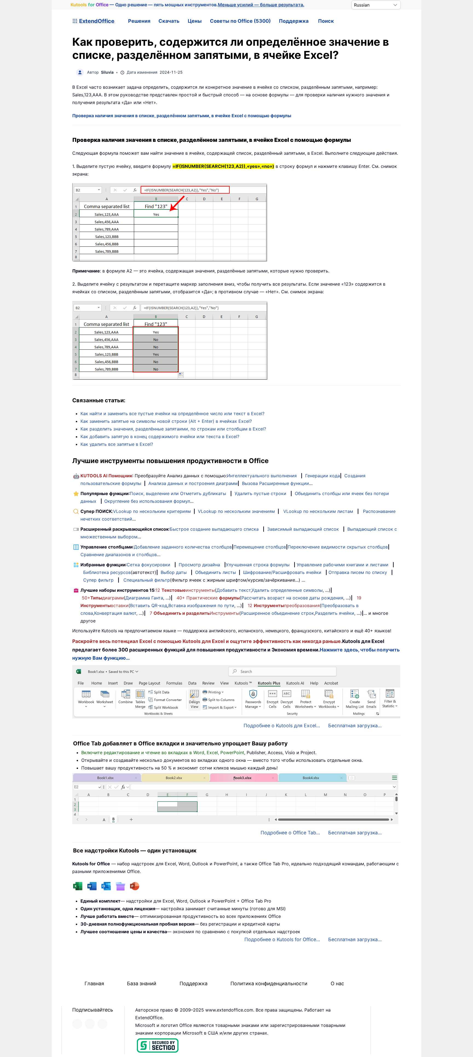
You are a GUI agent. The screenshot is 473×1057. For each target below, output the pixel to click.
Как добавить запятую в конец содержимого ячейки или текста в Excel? (159, 436)
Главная (94, 983)
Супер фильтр (98, 580)
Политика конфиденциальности (268, 983)
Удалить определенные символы (287, 590)
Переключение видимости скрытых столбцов (338, 547)
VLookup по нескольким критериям (152, 511)
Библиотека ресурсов (107, 572)
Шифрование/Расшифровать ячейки (282, 572)
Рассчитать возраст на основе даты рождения (292, 598)
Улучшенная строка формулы (258, 564)
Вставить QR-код (148, 605)
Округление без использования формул (147, 501)
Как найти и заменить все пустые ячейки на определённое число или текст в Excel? (172, 413)
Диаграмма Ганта (144, 598)
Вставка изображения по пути (201, 605)
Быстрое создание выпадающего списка (214, 529)
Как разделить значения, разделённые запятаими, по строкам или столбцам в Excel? (173, 429)
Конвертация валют (115, 613)
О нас (337, 983)
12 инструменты (185, 590)
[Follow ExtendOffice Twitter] (90, 1024)
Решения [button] (139, 21)
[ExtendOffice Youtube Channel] (102, 1024)
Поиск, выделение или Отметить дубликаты (178, 493)
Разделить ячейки (334, 613)
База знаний (141, 983)
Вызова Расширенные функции (275, 483)
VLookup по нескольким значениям (236, 511)
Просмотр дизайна (199, 564)
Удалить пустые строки (260, 493)
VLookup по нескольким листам (318, 511)
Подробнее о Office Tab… (290, 832)
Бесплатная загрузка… (355, 725)
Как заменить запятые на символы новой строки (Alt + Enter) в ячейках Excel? (166, 421)
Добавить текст (234, 590)
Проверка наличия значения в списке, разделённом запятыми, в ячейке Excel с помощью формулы (181, 115)
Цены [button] (195, 21)
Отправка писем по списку (357, 572)
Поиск (326, 21)
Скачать (169, 21)
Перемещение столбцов (259, 547)
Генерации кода (322, 475)
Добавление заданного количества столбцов (183, 547)
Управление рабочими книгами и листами (342, 564)
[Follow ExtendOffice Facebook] (77, 1024)
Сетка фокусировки (148, 564)
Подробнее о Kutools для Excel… (282, 725)
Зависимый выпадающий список (303, 529)
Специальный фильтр (146, 580)
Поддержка (293, 21)
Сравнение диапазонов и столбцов (118, 554)
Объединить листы (215, 572)
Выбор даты (174, 572)
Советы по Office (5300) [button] (240, 21)
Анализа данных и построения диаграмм (193, 483)
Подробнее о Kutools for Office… (282, 939)
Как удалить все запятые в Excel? (116, 444)
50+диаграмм (103, 598)
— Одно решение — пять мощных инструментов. (187, 4)
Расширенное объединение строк (277, 613)
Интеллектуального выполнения (262, 475)
